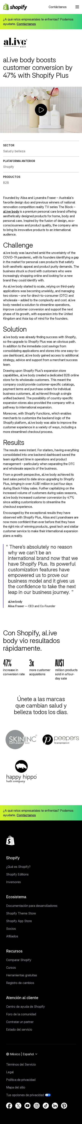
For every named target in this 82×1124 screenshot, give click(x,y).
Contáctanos (58, 7)
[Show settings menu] (71, 130)
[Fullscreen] (78, 130)
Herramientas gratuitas (21, 975)
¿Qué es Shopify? (18, 867)
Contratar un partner (20, 1022)
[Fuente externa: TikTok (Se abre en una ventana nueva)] (46, 1106)
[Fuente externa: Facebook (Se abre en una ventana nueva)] (9, 1106)
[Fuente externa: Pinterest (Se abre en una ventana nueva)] (64, 1106)
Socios (11, 928)
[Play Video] (3, 130)
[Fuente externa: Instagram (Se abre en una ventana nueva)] (37, 1106)
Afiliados (12, 936)
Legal (10, 1072)
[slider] (37, 130)
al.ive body (11, 211)
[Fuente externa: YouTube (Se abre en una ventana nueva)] (27, 1106)
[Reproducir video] (41, 110)
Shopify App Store (19, 921)
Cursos (11, 967)
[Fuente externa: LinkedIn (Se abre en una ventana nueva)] (55, 1106)
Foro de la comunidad (21, 1014)
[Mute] (64, 130)
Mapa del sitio (15, 1087)
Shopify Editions (17, 874)
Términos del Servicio (21, 1064)
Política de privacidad (20, 1080)
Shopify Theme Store (21, 913)
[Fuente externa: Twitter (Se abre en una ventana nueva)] (18, 1106)
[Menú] (77, 6)
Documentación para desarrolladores (31, 906)
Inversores (13, 882)
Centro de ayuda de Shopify (25, 1006)
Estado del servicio (19, 1029)
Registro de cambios (20, 983)
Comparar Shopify (18, 960)
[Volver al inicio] (10, 840)
